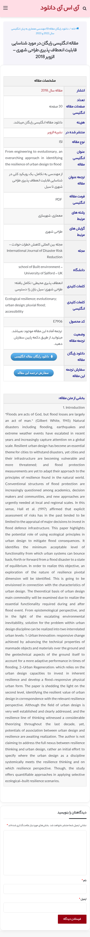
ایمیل (83, 899)
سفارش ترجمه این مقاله (33, 373)
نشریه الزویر (55, 132)
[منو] (5, 10)
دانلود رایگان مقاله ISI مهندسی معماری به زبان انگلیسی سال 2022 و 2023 (40, 31)
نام (84, 881)
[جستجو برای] (84, 10)
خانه (73, 29)
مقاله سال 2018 (51, 91)
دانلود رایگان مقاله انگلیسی (31, 356)
